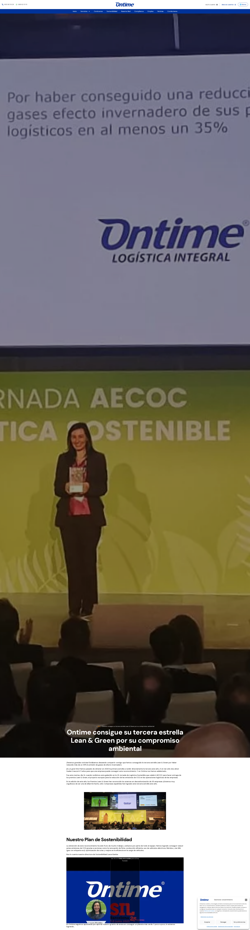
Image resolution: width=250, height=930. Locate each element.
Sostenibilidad (112, 11)
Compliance (139, 11)
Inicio (75, 11)
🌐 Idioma (243, 4)
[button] (246, 900)
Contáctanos (172, 11)
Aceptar (207, 922)
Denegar (223, 922)
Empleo (151, 11)
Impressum (237, 926)
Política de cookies (212, 926)
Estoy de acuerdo (125, 890)
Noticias (160, 11)
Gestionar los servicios (207, 917)
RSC (99, 726)
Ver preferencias (239, 922)
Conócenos (98, 11)
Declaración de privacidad (225, 926)
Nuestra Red (125, 11)
